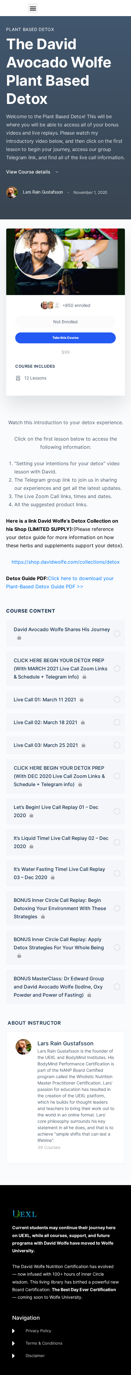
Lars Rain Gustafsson (65, 1043)
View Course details (28, 172)
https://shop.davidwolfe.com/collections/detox (66, 562)
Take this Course (65, 338)
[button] (33, 8)
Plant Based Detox (30, 29)
